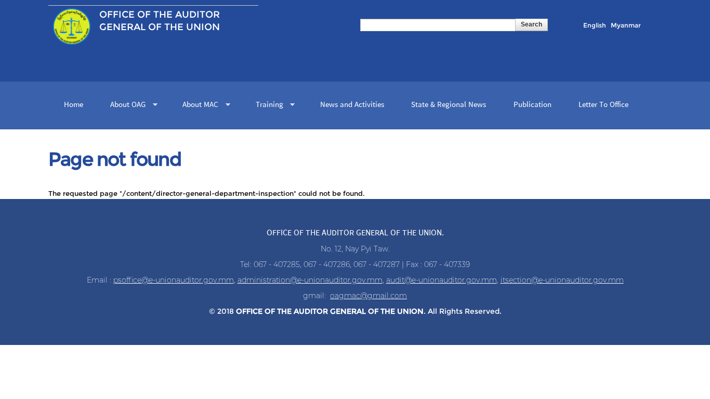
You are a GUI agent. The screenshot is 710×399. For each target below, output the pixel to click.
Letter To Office (603, 105)
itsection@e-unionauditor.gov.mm (562, 280)
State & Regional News (448, 105)
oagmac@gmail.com (368, 295)
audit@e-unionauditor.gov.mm (441, 280)
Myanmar (626, 25)
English (594, 25)
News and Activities (352, 105)
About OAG (124, 106)
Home (73, 105)
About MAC (196, 106)
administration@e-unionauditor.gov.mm (310, 280)
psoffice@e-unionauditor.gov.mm (173, 280)
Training (265, 106)
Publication (532, 105)
